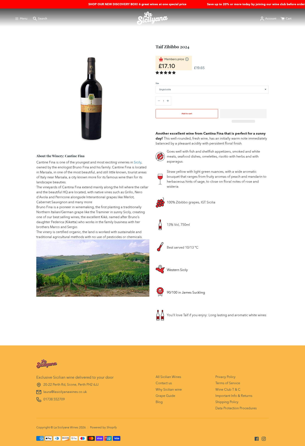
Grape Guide (165, 396)
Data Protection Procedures (236, 408)
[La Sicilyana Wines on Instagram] (264, 439)
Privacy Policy (225, 377)
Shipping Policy (226, 402)
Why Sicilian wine (169, 389)
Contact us (164, 383)
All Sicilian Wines (168, 377)
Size (157, 83)
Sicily (137, 162)
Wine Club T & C (227, 389)
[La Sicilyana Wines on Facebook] (257, 439)
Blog (159, 402)
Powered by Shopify (103, 427)
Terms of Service (227, 383)
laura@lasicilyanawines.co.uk (65, 392)
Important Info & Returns (233, 396)
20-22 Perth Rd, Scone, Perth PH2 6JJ (71, 384)
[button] (166, 73)
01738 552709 (54, 399)
